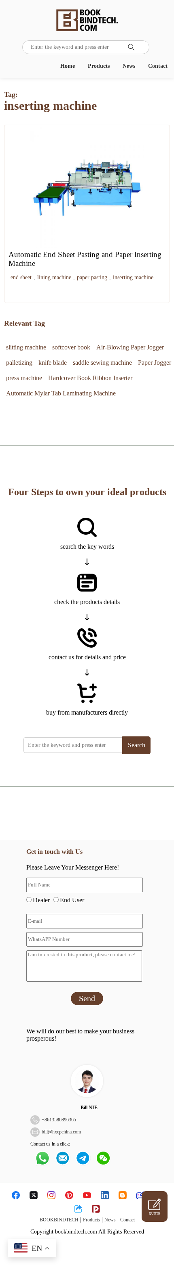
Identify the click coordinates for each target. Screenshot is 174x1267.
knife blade (52, 362)
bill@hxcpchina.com (61, 1132)
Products (99, 66)
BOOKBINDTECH (59, 1220)
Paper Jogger (154, 362)
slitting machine (26, 347)
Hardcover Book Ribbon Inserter (90, 377)
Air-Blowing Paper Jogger (130, 347)
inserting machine (133, 277)
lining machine (54, 277)
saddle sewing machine (102, 362)
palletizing (19, 362)
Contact (158, 66)
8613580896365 (60, 1120)
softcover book (71, 347)
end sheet (21, 277)
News (129, 66)
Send (87, 998)
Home (67, 66)
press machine (24, 377)
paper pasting (92, 277)
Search (136, 745)
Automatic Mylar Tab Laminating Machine (61, 393)
